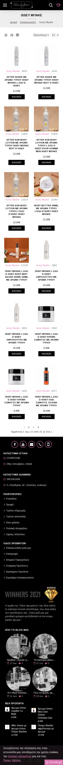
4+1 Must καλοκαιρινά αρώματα (18, 693)
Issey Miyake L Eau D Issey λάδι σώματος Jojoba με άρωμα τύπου (46, 401)
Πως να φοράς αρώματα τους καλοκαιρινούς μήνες (45, 693)
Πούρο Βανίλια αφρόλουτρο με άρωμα (46, 728)
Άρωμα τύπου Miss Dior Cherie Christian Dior (45, 713)
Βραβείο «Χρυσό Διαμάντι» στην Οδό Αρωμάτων (18, 660)
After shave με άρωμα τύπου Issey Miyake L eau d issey (17, 81)
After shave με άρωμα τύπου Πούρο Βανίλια (19, 728)
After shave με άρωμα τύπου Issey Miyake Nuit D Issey (46, 80)
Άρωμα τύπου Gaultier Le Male (18, 710)
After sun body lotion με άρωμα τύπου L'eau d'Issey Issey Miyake (17, 211)
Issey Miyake (13, 71)
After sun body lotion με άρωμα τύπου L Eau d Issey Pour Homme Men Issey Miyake (46, 146)
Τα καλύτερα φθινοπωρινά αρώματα (45, 660)
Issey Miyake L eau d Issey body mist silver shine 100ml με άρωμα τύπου (16, 275)
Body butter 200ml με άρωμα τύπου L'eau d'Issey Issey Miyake (46, 209)
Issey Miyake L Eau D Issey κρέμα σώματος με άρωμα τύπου (16, 401)
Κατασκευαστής (28, 22)
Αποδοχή (56, 762)
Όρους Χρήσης (12, 760)
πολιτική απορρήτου (19, 756)
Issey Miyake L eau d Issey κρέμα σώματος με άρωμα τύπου (46, 338)
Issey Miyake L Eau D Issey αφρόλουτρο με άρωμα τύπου (46, 275)
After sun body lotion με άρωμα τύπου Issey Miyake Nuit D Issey (17, 144)
